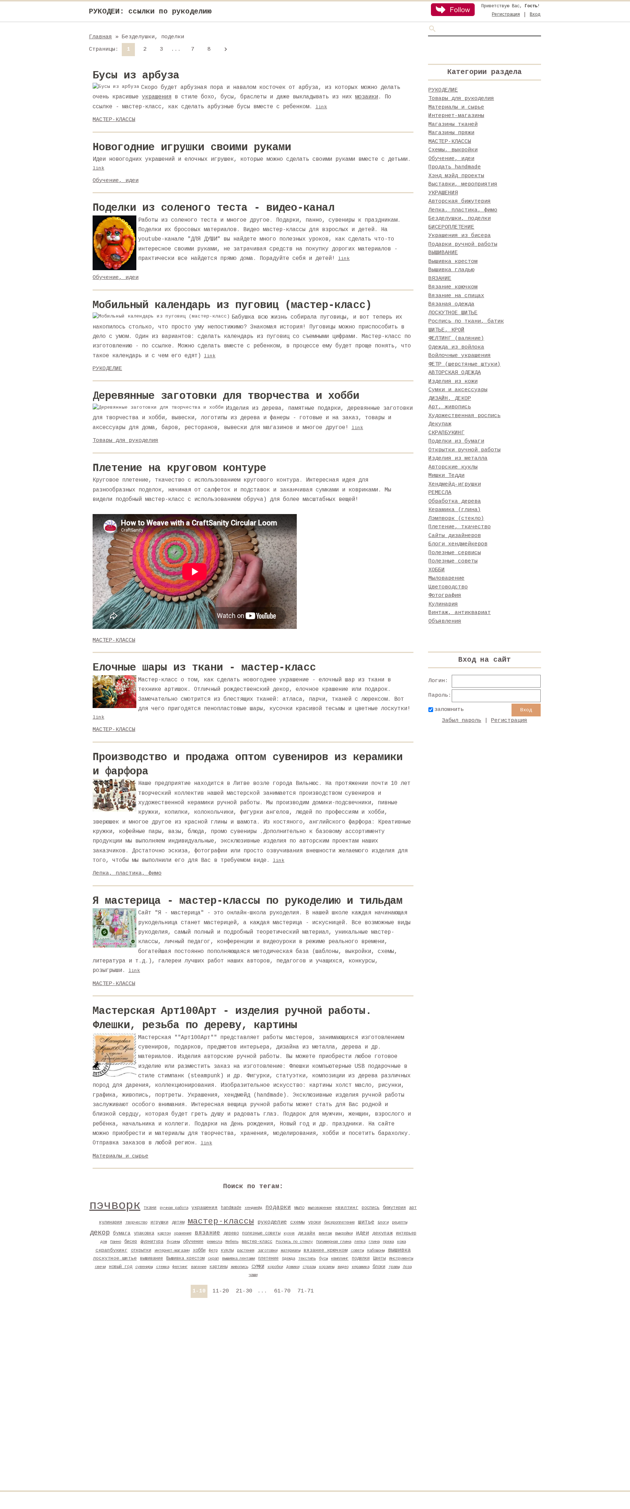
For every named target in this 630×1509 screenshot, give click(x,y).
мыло (299, 1207)
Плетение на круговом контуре (179, 468)
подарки (278, 1207)
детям (178, 1222)
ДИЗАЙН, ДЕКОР (449, 399)
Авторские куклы (453, 467)
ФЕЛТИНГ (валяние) (456, 338)
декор (100, 1233)
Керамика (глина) (454, 510)
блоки (379, 1266)
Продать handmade (454, 167)
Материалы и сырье (120, 1156)
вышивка (399, 1250)
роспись (371, 1207)
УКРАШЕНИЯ (443, 193)
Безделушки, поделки (459, 218)
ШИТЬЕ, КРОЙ (446, 330)
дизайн (306, 1233)
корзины (326, 1267)
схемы (297, 1222)
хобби (199, 1250)
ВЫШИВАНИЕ (443, 253)
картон (164, 1233)
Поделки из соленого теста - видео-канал (213, 208)
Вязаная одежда (451, 304)
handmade (231, 1207)
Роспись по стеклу (294, 1242)
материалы (290, 1250)
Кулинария (443, 604)
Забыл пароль (461, 720)
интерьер (406, 1233)
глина (374, 1242)
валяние (198, 1267)
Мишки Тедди (446, 475)
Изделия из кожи (453, 381)
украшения (156, 97)
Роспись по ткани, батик (466, 321)
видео (343, 1267)
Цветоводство (448, 587)
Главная (100, 37)
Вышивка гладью (451, 270)
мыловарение (320, 1208)
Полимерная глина (333, 1242)
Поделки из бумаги (456, 441)
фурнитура (151, 1241)
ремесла (214, 1242)
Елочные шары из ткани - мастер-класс (204, 668)
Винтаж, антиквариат (459, 613)
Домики (292, 1267)
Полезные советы (453, 561)
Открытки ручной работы (464, 450)
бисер (130, 1241)
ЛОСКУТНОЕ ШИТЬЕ (453, 313)
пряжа (388, 1242)
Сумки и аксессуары (457, 390)
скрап (213, 1258)
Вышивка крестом (185, 1258)
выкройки (344, 1233)
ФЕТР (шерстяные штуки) (464, 364)
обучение (193, 1241)
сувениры (144, 1267)
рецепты (399, 1222)
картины (219, 1266)
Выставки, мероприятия (462, 184)
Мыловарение (446, 578)
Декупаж (439, 424)
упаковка (144, 1233)
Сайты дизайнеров (454, 536)
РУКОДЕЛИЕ (107, 369)
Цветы (379, 1258)
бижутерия (394, 1207)
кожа (401, 1242)
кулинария (110, 1222)
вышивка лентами (238, 1258)
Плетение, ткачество (459, 527)
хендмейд (253, 1208)
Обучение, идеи (116, 181)
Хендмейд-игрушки (454, 484)
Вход (535, 14)
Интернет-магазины (456, 116)
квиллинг (340, 1258)
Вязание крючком (453, 287)
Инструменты (401, 1258)
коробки (275, 1267)
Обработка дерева (454, 501)
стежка (162, 1267)
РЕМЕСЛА (439, 493)
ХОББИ (436, 570)
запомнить (449, 710)
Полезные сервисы (454, 553)
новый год (120, 1266)
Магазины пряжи (451, 133)
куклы (227, 1250)
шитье (366, 1222)
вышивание (151, 1258)
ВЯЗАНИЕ (439, 279)
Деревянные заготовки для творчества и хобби (226, 396)
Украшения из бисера (459, 236)
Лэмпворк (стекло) (456, 519)
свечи (100, 1267)
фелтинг (180, 1267)
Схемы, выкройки (453, 150)
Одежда (288, 1258)
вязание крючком (325, 1250)
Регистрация (506, 14)
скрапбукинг (112, 1250)
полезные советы (261, 1233)
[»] (225, 49)
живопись (239, 1267)
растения (245, 1250)
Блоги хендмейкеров (457, 544)
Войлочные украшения (459, 356)
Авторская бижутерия (459, 201)
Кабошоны (376, 1250)
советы (357, 1250)
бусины (173, 1242)
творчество (136, 1222)
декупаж (382, 1233)
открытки (141, 1250)
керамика (360, 1267)
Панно (115, 1242)
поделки (361, 1258)
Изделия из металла (457, 458)
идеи (362, 1233)
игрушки (159, 1222)
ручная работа (174, 1208)
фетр (213, 1250)
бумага (122, 1233)
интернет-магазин (172, 1250)
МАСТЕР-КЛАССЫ (114, 120)
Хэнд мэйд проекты (456, 176)
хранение (182, 1233)
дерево (231, 1233)
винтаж (325, 1233)
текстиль (307, 1258)
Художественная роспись (464, 416)
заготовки (267, 1250)
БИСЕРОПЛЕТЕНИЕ (451, 227)
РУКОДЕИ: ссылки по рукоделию (150, 11)
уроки (314, 1222)
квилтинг (346, 1207)
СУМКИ (258, 1266)
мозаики (366, 97)
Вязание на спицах (456, 296)
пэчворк (114, 1206)
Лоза (407, 1267)
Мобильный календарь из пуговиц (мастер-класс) (232, 305)
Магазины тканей (453, 124)
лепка (359, 1242)
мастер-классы (221, 1221)
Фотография (444, 595)
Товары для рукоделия (125, 440)
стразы (309, 1267)
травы (394, 1267)
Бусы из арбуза (136, 76)
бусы (323, 1258)
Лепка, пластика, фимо (127, 873)
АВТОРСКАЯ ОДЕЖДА (454, 373)
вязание (207, 1233)
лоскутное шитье (115, 1258)
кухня (289, 1233)
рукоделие (272, 1222)
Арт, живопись (449, 407)
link (321, 107)
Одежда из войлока (456, 347)
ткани (150, 1207)
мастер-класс (257, 1241)
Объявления (444, 621)
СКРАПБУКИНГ (446, 433)
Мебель (231, 1242)
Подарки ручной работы (462, 244)
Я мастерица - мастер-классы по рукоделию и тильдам (247, 901)
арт (413, 1207)
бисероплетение (339, 1222)
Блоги (383, 1222)
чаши (253, 1275)
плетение (268, 1258)
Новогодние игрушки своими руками (192, 147)
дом (103, 1242)
